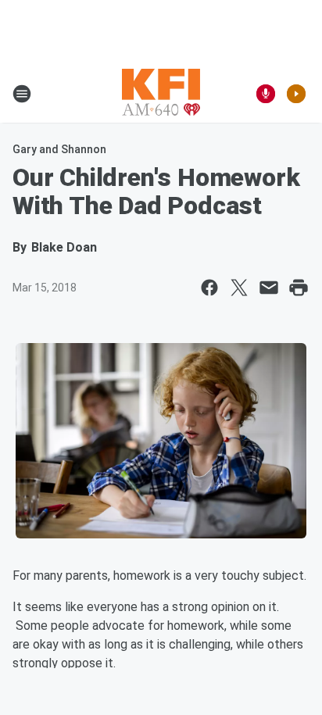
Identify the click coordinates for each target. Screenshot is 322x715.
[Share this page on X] (239, 288)
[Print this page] (298, 288)
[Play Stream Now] (296, 93)
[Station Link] (161, 94)
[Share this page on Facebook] (209, 288)
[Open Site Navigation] (22, 93)
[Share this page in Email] (269, 288)
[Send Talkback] (265, 93)
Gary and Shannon (59, 149)
